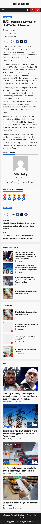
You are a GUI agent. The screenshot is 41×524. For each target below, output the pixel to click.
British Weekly (20, 4)
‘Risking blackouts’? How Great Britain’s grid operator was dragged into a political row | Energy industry (8, 268)
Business (7, 425)
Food (6, 497)
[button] (3, 10)
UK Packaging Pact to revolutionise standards (8, 351)
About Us (6, 515)
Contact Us (20, 517)
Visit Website (12, 182)
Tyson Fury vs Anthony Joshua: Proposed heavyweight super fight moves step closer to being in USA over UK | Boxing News (8, 256)
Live (37, 10)
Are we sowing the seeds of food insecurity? (8, 339)
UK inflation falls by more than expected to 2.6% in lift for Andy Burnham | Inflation (8, 281)
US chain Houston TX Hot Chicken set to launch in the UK (8, 327)
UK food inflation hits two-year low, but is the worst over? (8, 293)
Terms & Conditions (18, 515)
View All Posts (28, 182)
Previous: (19, 224)
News (6, 463)
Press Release (7, 17)
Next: (18, 235)
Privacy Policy (32, 515)
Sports (7, 388)
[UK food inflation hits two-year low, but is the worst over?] (20, 488)
